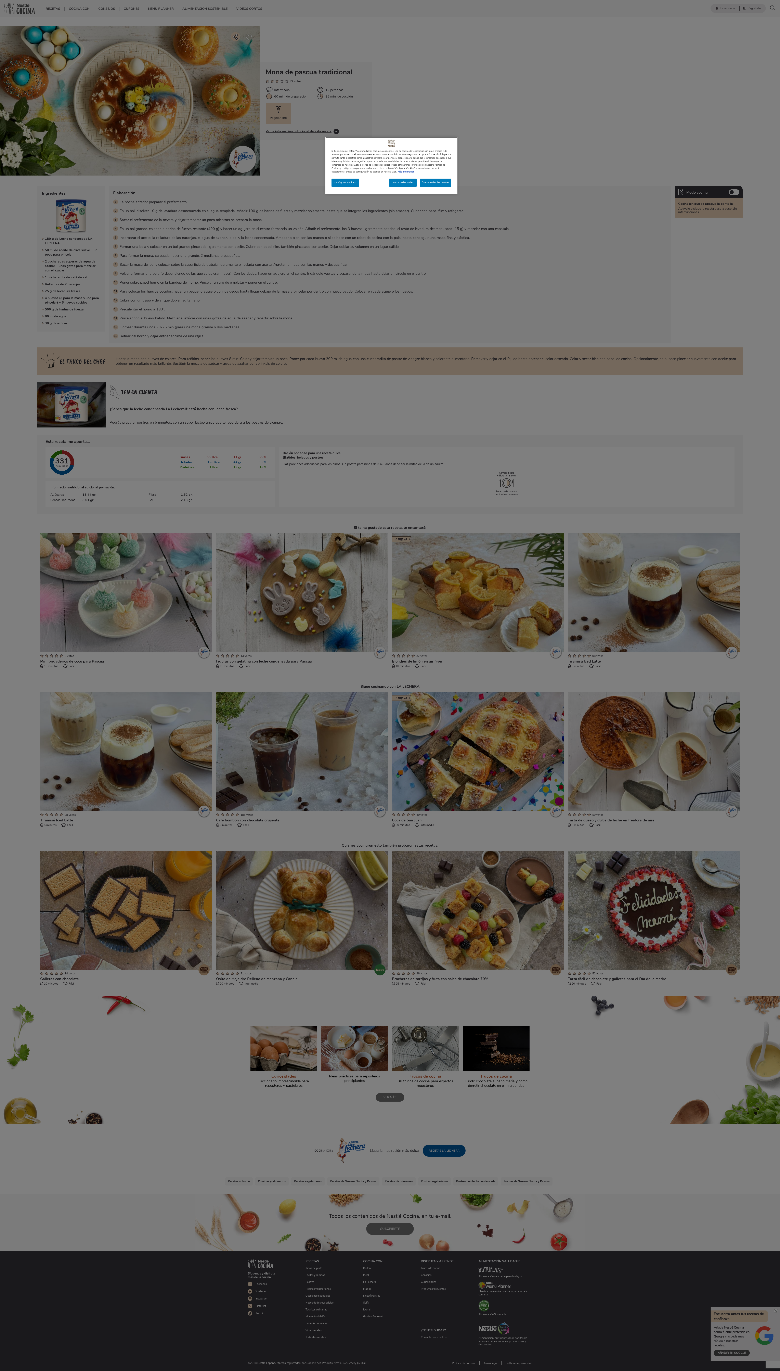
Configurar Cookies (345, 182)
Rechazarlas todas (403, 182)
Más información (406, 171)
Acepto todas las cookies (435, 182)
